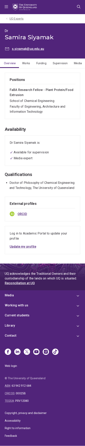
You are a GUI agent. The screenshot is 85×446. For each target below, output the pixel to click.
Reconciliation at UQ (20, 283)
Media (78, 63)
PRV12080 (22, 400)
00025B (21, 393)
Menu (6, 7)
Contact (10, 335)
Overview (10, 63)
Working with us (16, 305)
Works (26, 63)
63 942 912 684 (21, 385)
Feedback (11, 435)
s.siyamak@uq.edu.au (28, 49)
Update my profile (23, 246)
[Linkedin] (17, 352)
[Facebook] (8, 352)
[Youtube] (36, 352)
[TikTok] (55, 352)
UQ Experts (16, 18)
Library (10, 325)
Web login (11, 365)
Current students (17, 315)
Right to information (17, 428)
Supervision (60, 63)
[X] (27, 352)
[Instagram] (46, 352)
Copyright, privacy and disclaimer (26, 413)
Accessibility (13, 420)
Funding (41, 63)
